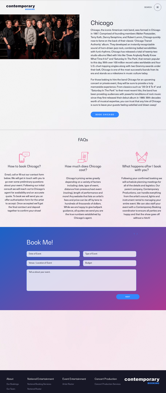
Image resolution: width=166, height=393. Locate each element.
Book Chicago (105, 114)
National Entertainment (40, 378)
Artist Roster (68, 384)
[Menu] (157, 7)
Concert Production (106, 378)
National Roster (34, 389)
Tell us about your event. (39, 272)
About (10, 378)
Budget (88, 263)
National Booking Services (39, 384)
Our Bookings (13, 384)
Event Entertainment (74, 378)
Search (148, 7)
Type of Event (91, 253)
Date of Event (35, 253)
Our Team (11, 389)
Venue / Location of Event (40, 263)
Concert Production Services (108, 384)
